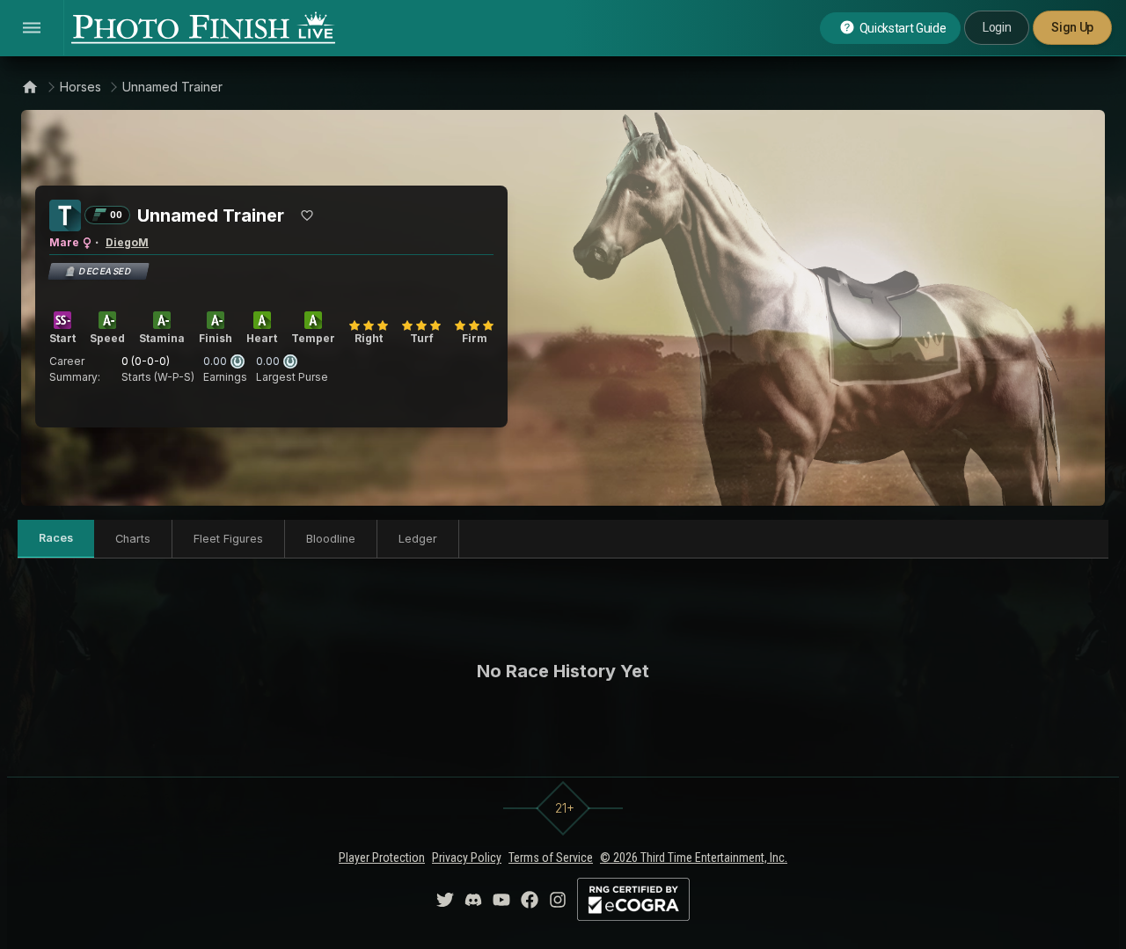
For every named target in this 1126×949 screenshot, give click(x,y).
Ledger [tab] (417, 538)
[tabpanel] (563, 671)
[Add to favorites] (307, 215)
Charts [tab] (132, 538)
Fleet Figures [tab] (228, 538)
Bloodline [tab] (330, 538)
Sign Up (1072, 27)
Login (997, 27)
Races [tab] (56, 537)
